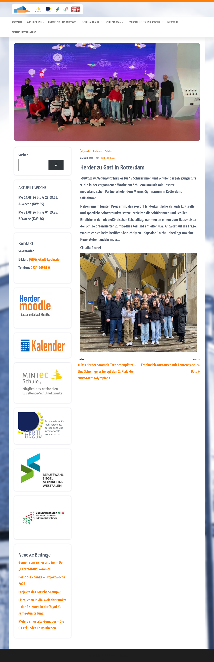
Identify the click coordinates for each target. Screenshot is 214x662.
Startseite (17, 22)
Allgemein (85, 151)
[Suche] (56, 165)
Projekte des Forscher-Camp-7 (39, 591)
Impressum (172, 22)
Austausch (97, 151)
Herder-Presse (108, 157)
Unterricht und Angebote (62, 22)
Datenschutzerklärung (24, 32)
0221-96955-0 (40, 267)
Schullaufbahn (90, 22)
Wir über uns (34, 22)
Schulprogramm (114, 22)
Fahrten (108, 151)
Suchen (23, 154)
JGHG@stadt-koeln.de (44, 259)
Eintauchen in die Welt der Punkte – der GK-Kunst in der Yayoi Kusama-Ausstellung (42, 606)
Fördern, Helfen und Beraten (144, 22)
